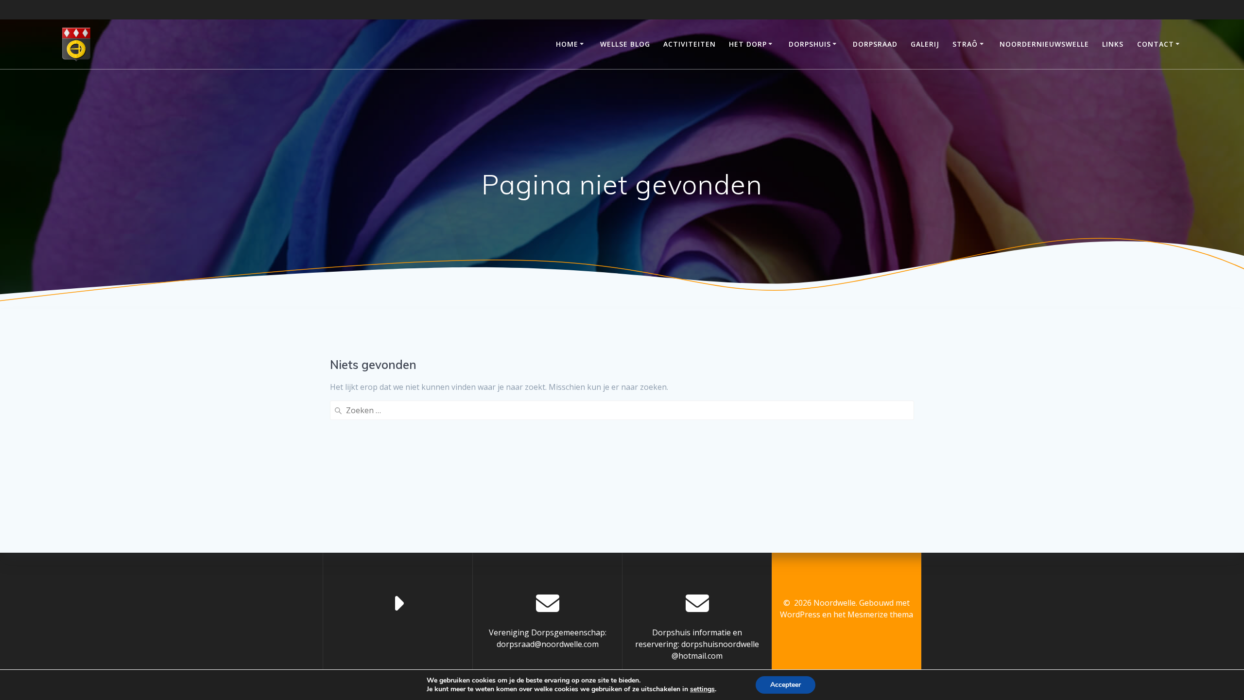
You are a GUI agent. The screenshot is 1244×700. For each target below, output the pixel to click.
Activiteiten (689, 44)
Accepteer (785, 684)
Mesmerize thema (880, 614)
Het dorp (748, 44)
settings (702, 689)
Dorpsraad (875, 44)
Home (567, 44)
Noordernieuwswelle (1044, 44)
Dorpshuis (810, 44)
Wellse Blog (625, 44)
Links (1112, 44)
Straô (965, 44)
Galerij (925, 44)
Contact (1155, 44)
